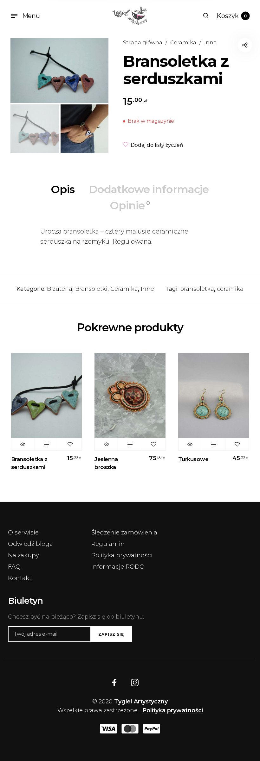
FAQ (14, 566)
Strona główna (142, 42)
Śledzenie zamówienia (124, 532)
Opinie (130, 205)
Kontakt (19, 578)
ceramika (230, 288)
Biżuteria (59, 288)
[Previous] (25, 71)
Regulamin (108, 543)
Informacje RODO (118, 566)
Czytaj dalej (46, 444)
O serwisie (23, 532)
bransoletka (197, 288)
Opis (63, 189)
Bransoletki (91, 288)
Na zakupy (23, 555)
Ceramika (183, 42)
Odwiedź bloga (30, 543)
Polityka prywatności (122, 555)
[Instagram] (135, 682)
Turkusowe (193, 459)
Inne (210, 42)
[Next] (94, 71)
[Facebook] (114, 682)
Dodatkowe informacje (149, 189)
